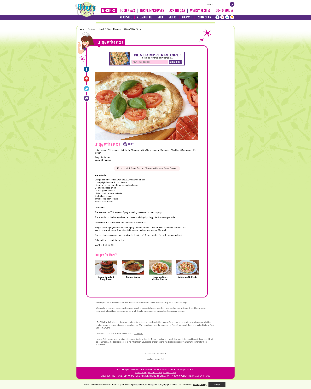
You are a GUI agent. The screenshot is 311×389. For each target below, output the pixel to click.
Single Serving (170, 168)
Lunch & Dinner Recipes (133, 168)
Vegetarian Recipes (154, 168)
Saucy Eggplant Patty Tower (106, 278)
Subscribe (126, 17)
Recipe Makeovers (152, 10)
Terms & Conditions (199, 376)
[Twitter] (227, 17)
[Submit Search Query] (232, 4)
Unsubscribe (108, 376)
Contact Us (204, 17)
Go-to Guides (161, 369)
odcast (190, 369)
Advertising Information (156, 376)
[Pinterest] (222, 17)
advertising (172, 311)
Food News (127, 10)
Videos (173, 17)
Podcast (187, 17)
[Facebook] (217, 17)
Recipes (108, 10)
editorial (160, 311)
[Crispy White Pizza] (86, 69)
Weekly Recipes (200, 10)
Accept (217, 384)
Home (119, 376)
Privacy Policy (180, 376)
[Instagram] (232, 17)
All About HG (144, 17)
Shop (160, 17)
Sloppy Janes (133, 277)
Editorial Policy (133, 376)
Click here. (138, 333)
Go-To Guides (224, 10)
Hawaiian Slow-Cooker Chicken (160, 278)
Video (180, 369)
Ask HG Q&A (177, 10)
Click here (195, 342)
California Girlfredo (187, 277)
